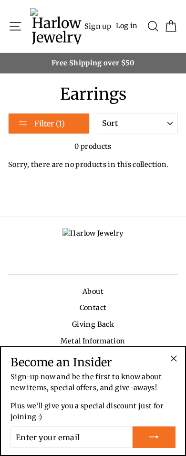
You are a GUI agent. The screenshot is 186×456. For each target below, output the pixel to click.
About (93, 291)
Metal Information (93, 341)
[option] (93, 63)
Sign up (98, 25)
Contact (93, 307)
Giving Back (93, 324)
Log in (127, 25)
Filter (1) (48, 123)
